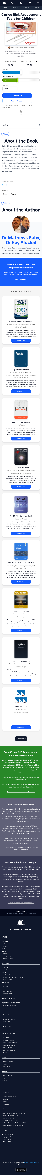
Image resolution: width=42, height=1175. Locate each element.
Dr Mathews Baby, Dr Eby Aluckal (22, 47)
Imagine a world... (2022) (10, 1120)
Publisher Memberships (9, 1005)
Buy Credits (5, 1099)
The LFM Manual (7, 1047)
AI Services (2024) (8, 1118)
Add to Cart (17, 96)
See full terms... (21, 279)
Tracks (36, 8)
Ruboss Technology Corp (31, 1162)
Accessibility (6, 1066)
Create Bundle (6, 1024)
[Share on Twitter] (3, 185)
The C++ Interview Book (21, 661)
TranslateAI (5, 982)
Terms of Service (7, 1134)
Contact (4, 1080)
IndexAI (4, 972)
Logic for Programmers (21, 422)
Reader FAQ (6, 1101)
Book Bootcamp (7, 993)
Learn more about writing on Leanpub (21, 792)
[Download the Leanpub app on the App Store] (21, 1170)
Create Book (6, 1021)
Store (18, 911)
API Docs (5, 1052)
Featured (5, 941)
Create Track (6, 1029)
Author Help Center (8, 1040)
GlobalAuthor (6, 970)
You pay (5, 85)
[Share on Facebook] (6, 185)
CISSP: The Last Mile (21, 611)
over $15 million (28, 784)
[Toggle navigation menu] (39, 125)
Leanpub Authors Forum (10, 1043)
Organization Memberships (11, 1002)
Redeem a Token (7, 958)
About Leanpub (7, 1075)
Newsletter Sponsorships (10, 975)
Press (4, 1083)
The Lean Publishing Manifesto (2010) (14, 1125)
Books (5, 8)
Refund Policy (6, 1141)
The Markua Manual (8, 1050)
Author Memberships (8, 1019)
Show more (21, 739)
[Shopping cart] (29, 2)
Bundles (15, 8)
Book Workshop (7, 991)
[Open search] (12, 2)
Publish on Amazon (8, 979)
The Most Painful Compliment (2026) (13, 1113)
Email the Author (10, 194)
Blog (3, 1078)
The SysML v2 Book (21, 468)
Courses (26, 8)
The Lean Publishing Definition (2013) (14, 1123)
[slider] (21, 72)
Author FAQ (5, 1038)
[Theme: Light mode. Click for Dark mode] (21, 2)
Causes (4, 1064)
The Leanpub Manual (8, 1045)
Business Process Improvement (21, 322)
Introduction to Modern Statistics (21, 563)
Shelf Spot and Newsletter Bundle (13, 977)
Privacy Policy (6, 1139)
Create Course (7, 1026)
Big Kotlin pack (21, 706)
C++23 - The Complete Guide (21, 516)
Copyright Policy (7, 1137)
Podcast (4, 953)
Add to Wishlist (17, 101)
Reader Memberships (9, 1097)
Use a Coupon (6, 956)
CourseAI (5, 967)
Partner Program (7, 1061)
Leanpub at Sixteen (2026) (10, 1115)
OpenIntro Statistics (21, 370)
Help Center (6, 1104)
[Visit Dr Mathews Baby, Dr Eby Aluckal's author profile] (21, 224)
